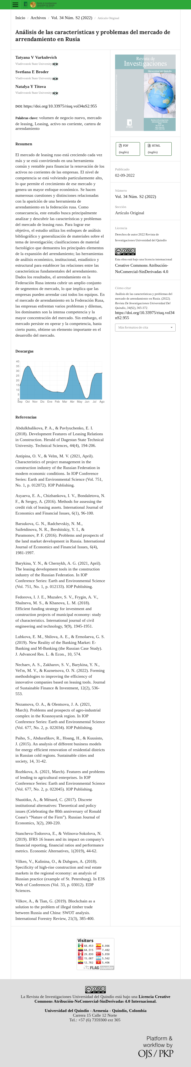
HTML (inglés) (154, 149)
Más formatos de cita (133, 327)
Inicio (20, 17)
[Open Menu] (15, 4)
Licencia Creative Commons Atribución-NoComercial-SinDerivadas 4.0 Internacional (102, 999)
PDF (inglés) (124, 149)
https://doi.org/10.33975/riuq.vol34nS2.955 (60, 106)
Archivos (38, 17)
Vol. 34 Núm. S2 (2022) (71, 17)
